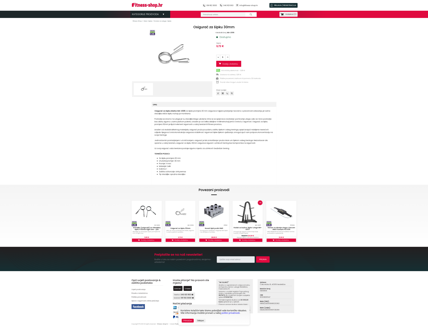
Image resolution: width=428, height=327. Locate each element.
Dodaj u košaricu (231, 64)
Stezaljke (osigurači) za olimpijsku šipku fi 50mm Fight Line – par (146, 228)
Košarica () (291, 14)
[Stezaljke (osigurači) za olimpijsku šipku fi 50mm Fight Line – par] (147, 212)
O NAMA (188, 289)
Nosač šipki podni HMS (214, 228)
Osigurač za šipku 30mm (180, 228)
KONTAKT (177, 289)
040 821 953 (228, 5)
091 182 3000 (211, 5)
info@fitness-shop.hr (249, 5)
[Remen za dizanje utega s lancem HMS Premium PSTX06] (281, 212)
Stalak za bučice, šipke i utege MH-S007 (248, 228)
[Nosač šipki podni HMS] (214, 212)
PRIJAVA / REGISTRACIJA (285, 5)
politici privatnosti (230, 312)
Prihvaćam (187, 321)
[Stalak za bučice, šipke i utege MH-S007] (248, 212)
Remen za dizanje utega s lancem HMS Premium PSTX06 (281, 228)
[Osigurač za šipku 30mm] (180, 212)
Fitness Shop (137, 21)
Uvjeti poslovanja (138, 289)
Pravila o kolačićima (140, 293)
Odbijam (200, 321)
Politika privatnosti (139, 297)
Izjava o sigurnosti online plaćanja (145, 301)
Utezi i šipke (148, 21)
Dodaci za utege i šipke (162, 21)
